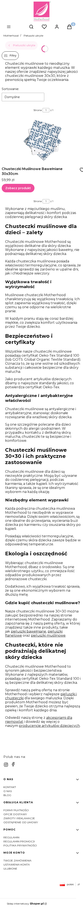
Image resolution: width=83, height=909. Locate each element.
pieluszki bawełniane (28, 631)
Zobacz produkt (18, 188)
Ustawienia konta (16, 864)
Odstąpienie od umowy (20, 822)
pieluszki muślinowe (48, 635)
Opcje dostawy (15, 814)
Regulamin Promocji (19, 841)
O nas (7, 791)
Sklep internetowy (25, 903)
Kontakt (9, 787)
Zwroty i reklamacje (19, 818)
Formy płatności (16, 810)
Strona (37, 110)
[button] (16, 27)
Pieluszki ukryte (33, 35)
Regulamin (11, 837)
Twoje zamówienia (17, 860)
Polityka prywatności (20, 845)
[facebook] (13, 764)
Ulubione (10, 868)
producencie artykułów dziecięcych (49, 726)
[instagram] (6, 764)
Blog (7, 795)
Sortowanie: (10, 89)
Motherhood (11, 35)
